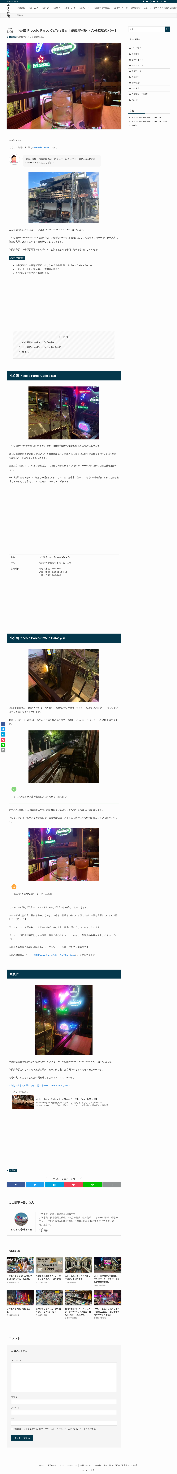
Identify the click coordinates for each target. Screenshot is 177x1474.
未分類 (135, 100)
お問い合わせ (85, 1465)
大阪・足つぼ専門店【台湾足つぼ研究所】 (121, 1465)
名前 (14, 1397)
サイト (14, 1418)
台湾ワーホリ (137, 71)
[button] (16, 1184)
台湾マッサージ (138, 65)
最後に (25, 351)
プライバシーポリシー (68, 1465)
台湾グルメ (136, 54)
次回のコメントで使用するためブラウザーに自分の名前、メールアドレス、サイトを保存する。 (55, 1429)
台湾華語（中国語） (140, 94)
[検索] (168, 1)
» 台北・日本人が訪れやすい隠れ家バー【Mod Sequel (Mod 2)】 (41, 1085)
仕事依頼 (97, 1465)
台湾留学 (136, 88)
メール (15, 1408)
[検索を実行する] (167, 29)
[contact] (165, 1)
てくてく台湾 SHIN (21, 1229)
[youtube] (154, 1)
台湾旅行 (13, 37)
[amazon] (158, 1)
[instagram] (150, 1)
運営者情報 (51, 1465)
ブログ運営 (136, 48)
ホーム (42, 1465)
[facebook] (143, 1)
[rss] (161, 1)
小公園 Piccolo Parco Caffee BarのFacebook (53, 955)
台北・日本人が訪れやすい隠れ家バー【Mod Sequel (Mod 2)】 (67, 1099)
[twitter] (147, 1)
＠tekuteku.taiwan (41, 147)
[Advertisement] (64, 302)
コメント (16, 1360)
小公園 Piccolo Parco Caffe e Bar (38, 342)
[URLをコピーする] (111, 1184)
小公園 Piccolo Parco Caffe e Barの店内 (41, 347)
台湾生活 (136, 83)
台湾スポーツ (137, 60)
